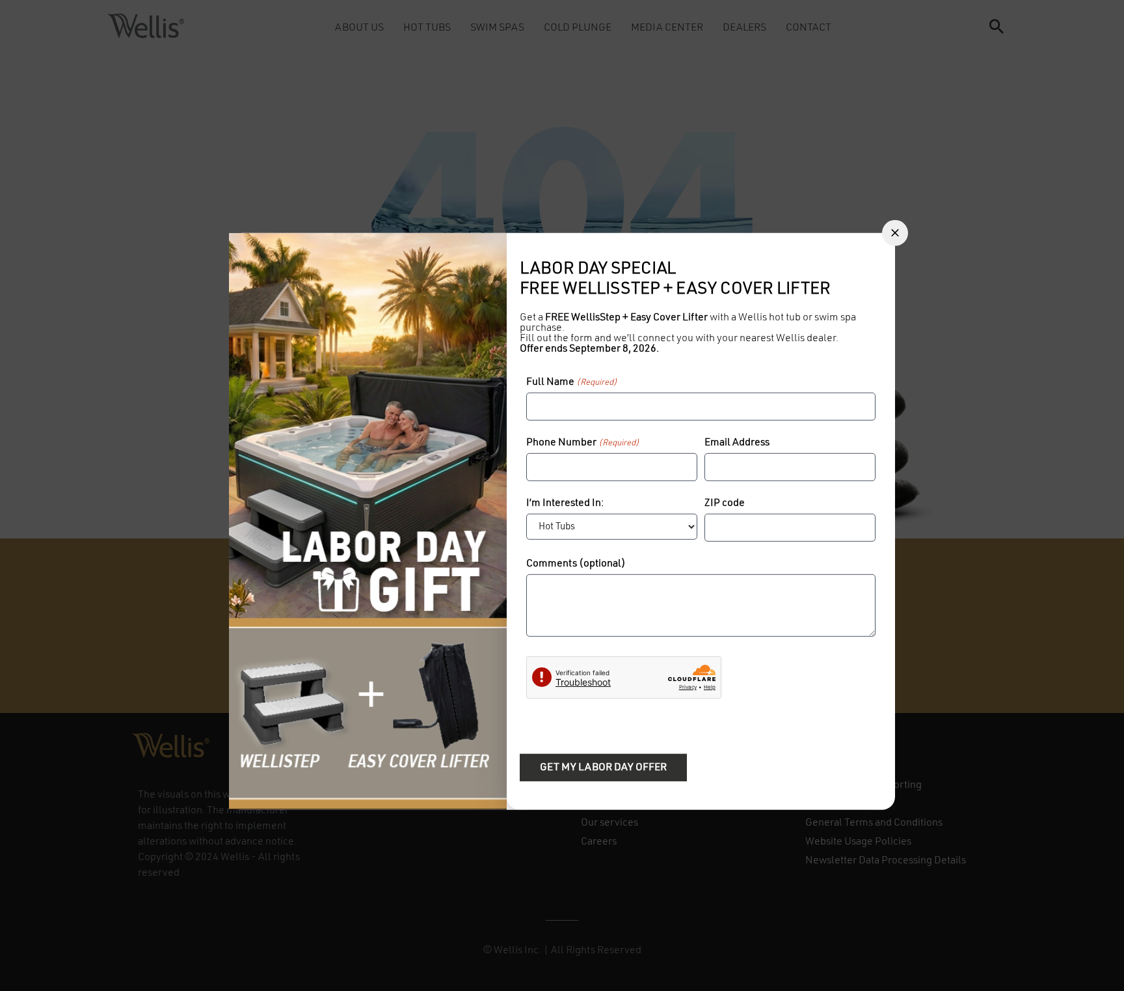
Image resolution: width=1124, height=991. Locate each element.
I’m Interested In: (565, 503)
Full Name (571, 382)
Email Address (736, 443)
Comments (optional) (576, 564)
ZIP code (724, 503)
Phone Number (582, 443)
